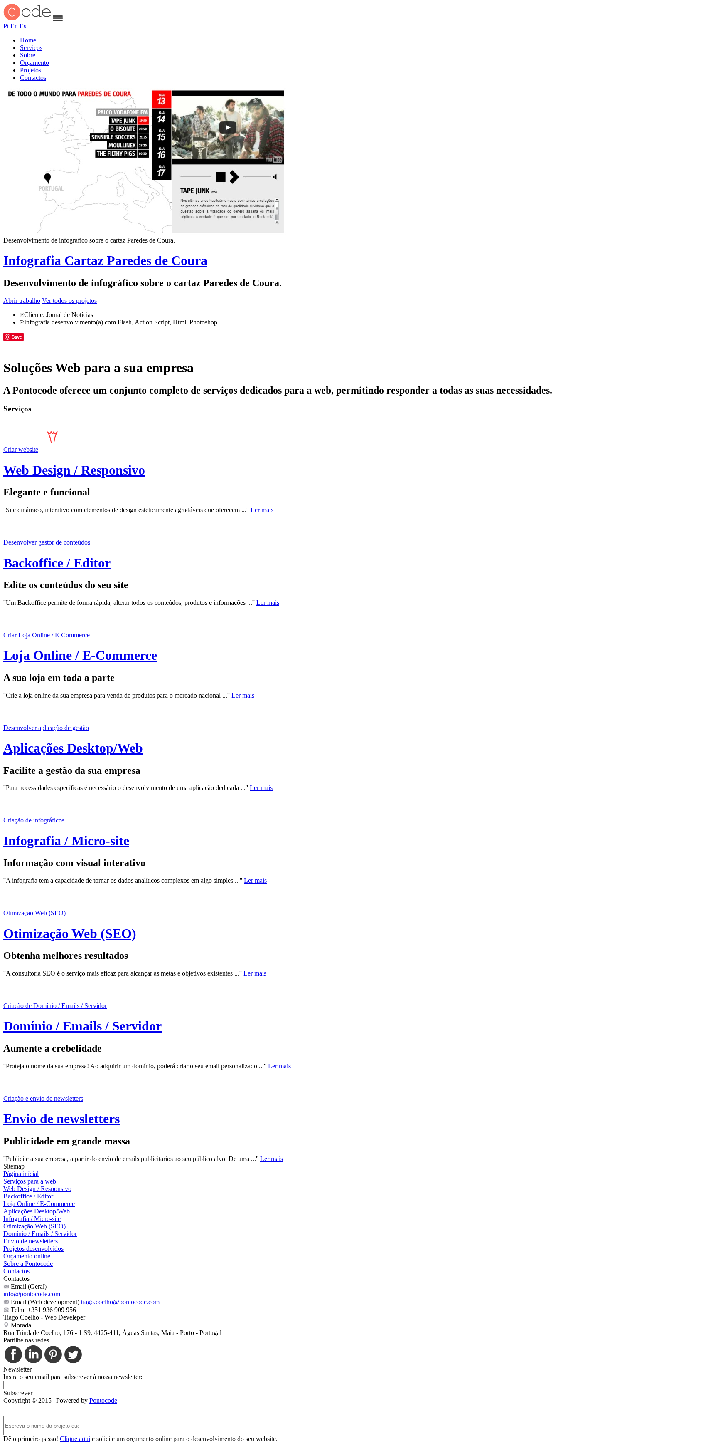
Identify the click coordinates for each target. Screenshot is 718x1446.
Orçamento (34, 62)
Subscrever (17, 1392)
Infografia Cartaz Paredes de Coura (105, 260)
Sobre (27, 55)
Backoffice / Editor (57, 562)
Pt (6, 26)
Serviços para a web (29, 1181)
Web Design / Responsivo (74, 470)
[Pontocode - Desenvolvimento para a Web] (27, 18)
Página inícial (21, 1173)
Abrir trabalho (21, 300)
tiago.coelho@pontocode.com (120, 1301)
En (14, 26)
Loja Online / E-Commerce (80, 655)
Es (23, 26)
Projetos (30, 70)
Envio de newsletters (61, 1118)
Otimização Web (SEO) (69, 933)
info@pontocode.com (31, 1293)
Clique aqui (75, 1438)
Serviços (31, 47)
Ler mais (262, 509)
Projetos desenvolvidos (33, 1248)
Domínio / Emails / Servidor (82, 1025)
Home (28, 40)
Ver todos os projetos (69, 300)
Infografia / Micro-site (66, 840)
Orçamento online (26, 1256)
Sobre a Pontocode (28, 1263)
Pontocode (103, 1400)
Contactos (33, 77)
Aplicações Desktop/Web (73, 747)
